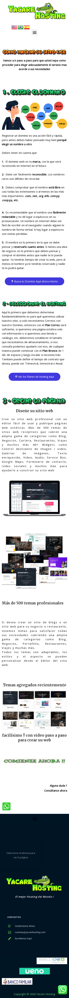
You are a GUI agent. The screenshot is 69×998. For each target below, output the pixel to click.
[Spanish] (27, 27)
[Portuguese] (21, 27)
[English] (14, 27)
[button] (34, 32)
